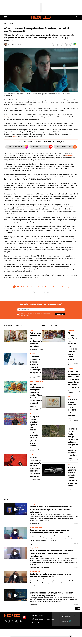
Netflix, (53, 287)
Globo (15, 136)
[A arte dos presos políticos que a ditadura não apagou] (53, 402)
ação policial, (34, 287)
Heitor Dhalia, (45, 287)
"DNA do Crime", (22, 287)
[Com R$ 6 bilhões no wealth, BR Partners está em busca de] (15, 595)
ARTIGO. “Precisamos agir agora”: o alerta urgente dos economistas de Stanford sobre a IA (35, 466)
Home (6, 23)
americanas (25, 117)
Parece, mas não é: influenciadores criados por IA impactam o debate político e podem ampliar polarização (52, 509)
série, (59, 287)
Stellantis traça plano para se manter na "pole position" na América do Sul (50, 575)
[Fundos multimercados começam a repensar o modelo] (15, 387)
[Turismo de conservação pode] (53, 374)
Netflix (6, 117)
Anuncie (41, 615)
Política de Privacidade (38, 619)
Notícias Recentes (13, 326)
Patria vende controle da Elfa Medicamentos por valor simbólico (36, 340)
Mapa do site (35, 623)
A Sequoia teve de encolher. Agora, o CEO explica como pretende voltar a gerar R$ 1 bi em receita (34, 431)
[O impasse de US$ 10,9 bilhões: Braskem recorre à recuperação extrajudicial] (15, 359)
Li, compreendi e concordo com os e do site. (34, 314)
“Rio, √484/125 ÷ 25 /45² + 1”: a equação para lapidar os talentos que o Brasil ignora (72, 346)
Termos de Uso (40, 313)
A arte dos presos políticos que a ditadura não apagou (72, 407)
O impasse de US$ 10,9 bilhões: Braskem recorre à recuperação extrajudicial (35, 364)
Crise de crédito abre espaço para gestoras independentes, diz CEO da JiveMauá (49, 531)
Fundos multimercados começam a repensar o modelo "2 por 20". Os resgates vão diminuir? (37, 393)
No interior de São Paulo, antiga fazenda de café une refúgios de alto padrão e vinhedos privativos (73, 442)
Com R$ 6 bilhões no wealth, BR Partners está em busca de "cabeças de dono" (51, 594)
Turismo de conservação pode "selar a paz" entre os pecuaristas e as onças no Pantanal (74, 379)
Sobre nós (34, 615)
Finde (11, 23)
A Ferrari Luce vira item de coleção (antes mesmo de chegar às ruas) (72, 476)
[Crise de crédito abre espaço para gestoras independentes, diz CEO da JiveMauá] (15, 533)
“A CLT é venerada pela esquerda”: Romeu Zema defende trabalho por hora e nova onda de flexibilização (51, 553)
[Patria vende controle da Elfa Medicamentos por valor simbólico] (15, 336)
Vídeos (7, 499)
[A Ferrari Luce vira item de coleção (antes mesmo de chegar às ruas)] (53, 470)
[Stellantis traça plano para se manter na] (15, 577)
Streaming (65, 287)
